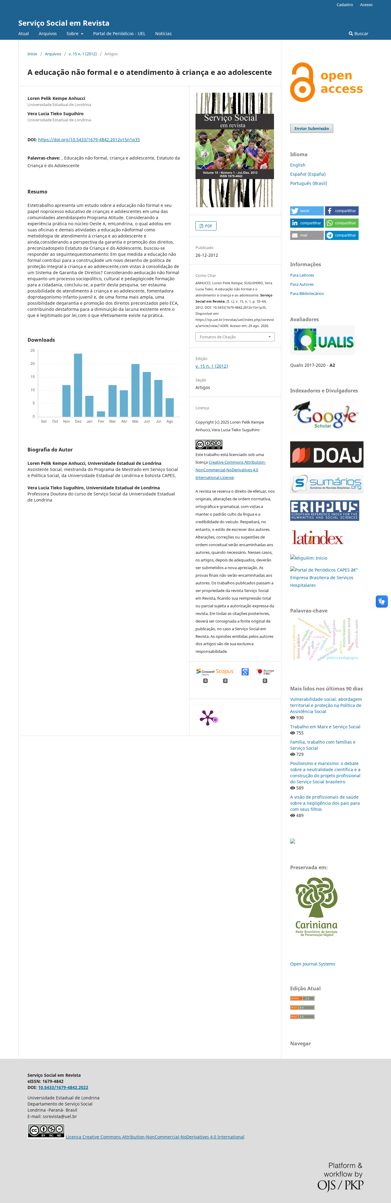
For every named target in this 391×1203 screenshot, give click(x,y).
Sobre (73, 33)
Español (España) (308, 174)
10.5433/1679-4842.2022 (63, 1087)
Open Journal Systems (312, 964)
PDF (208, 226)
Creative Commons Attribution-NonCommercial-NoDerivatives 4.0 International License (231, 469)
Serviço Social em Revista (64, 23)
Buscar (360, 33)
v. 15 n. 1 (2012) (83, 54)
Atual (23, 33)
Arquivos (48, 33)
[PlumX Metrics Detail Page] (207, 717)
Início (32, 54)
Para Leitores (302, 275)
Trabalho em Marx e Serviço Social (325, 727)
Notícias (163, 33)
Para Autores (302, 284)
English (297, 165)
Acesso (366, 4)
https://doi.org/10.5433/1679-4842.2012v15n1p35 (89, 139)
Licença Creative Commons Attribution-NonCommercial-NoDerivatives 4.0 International (155, 1137)
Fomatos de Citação (218, 337)
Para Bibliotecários (307, 293)
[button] (307, 210)
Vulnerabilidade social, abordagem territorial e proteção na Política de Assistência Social (326, 705)
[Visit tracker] (292, 842)
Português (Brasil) (308, 183)
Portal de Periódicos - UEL (119, 33)
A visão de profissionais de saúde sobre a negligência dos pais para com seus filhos (325, 803)
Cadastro (345, 4)
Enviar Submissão (311, 128)
